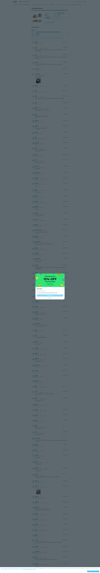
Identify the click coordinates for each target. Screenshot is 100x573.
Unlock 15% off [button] (50, 295)
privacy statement (42, 568)
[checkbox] (37, 292)
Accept (89, 571)
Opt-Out (92, 571)
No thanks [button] (50, 298)
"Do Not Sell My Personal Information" (29, 569)
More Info (97, 571)
